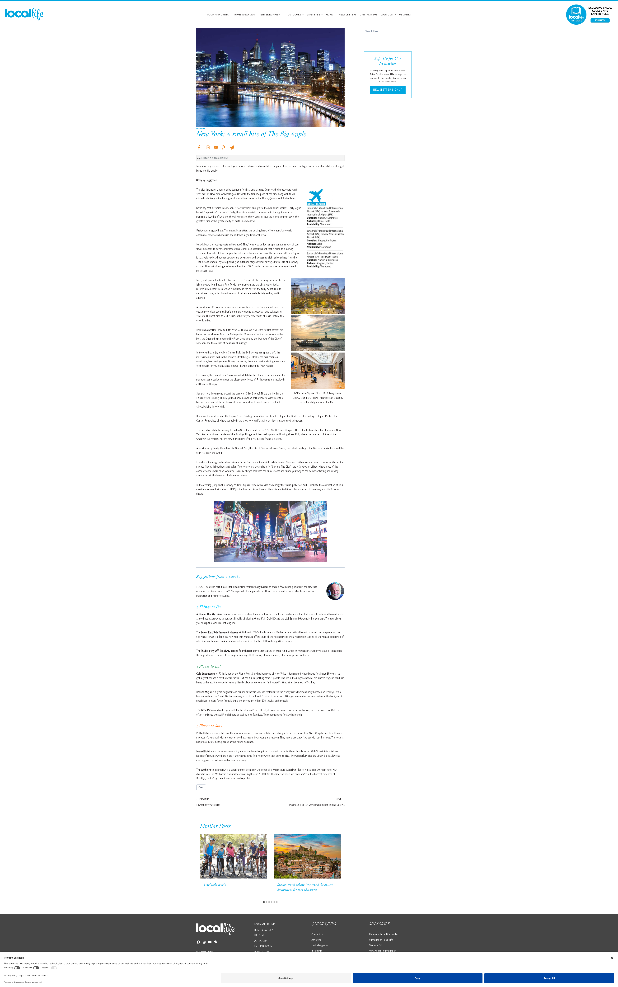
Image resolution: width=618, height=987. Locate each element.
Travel (201, 787)
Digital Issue (369, 14)
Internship (316, 950)
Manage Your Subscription (382, 950)
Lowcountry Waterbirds (208, 802)
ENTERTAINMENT (264, 946)
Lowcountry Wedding (396, 14)
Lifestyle (200, 128)
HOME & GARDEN (263, 929)
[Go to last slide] (205, 866)
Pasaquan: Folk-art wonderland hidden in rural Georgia (316, 802)
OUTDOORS (260, 940)
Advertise (316, 939)
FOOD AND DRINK (264, 924)
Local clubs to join (215, 885)
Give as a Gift (376, 945)
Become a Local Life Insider (383, 934)
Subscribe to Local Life (381, 939)
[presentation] (233, 856)
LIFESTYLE (260, 935)
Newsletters (347, 14)
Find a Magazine (319, 945)
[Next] (335, 866)
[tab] (264, 902)
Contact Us (317, 934)
